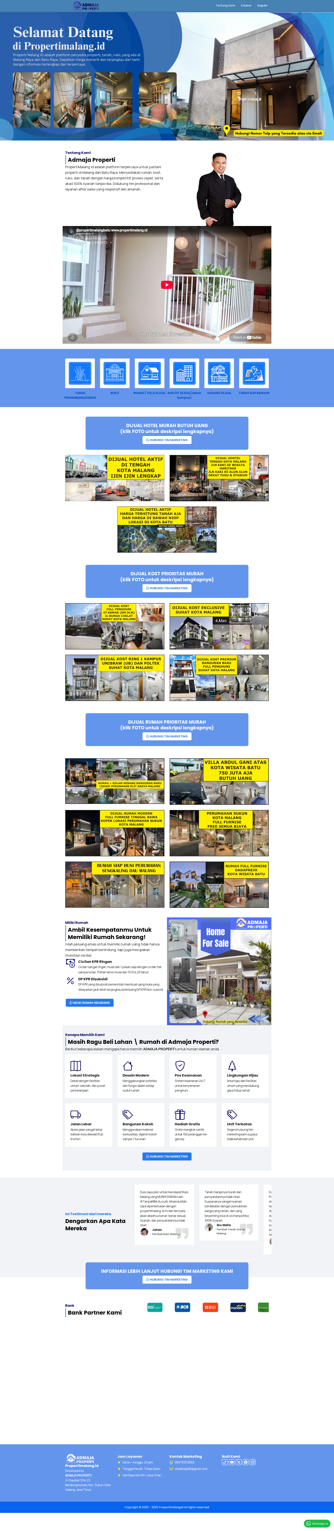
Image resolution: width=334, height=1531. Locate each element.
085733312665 (184, 1462)
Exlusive (246, 5)
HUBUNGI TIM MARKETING (168, 440)
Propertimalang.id (171, 1507)
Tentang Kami (225, 5)
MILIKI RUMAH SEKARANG (91, 1003)
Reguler (262, 5)
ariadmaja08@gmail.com (191, 1469)
